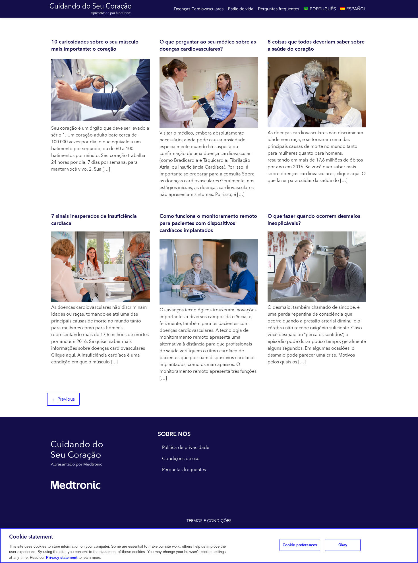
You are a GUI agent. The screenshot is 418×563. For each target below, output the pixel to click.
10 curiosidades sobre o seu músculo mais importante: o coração (94, 45)
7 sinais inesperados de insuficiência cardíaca (94, 220)
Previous (63, 399)
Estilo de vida (240, 9)
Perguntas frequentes (278, 9)
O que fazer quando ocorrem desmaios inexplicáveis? (314, 220)
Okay (342, 545)
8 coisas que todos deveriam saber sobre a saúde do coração (316, 45)
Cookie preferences (300, 545)
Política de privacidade (185, 448)
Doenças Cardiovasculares (199, 9)
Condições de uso (181, 459)
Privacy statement (61, 557)
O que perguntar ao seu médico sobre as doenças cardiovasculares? (208, 45)
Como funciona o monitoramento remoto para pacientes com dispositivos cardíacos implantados (208, 223)
